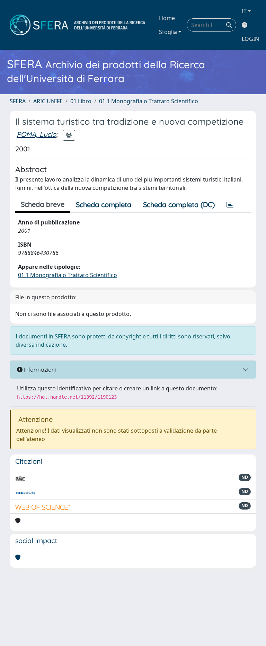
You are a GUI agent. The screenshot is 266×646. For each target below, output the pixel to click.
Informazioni (39, 369)
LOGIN (250, 39)
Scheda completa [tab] (103, 204)
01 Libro (80, 101)
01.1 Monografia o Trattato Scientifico (148, 101)
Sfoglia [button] (168, 32)
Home (167, 18)
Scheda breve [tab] (42, 204)
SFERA (18, 101)
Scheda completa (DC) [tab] (179, 204)
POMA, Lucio (36, 134)
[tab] (230, 204)
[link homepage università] (77, 25)
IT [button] (244, 11)
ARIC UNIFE (48, 101)
